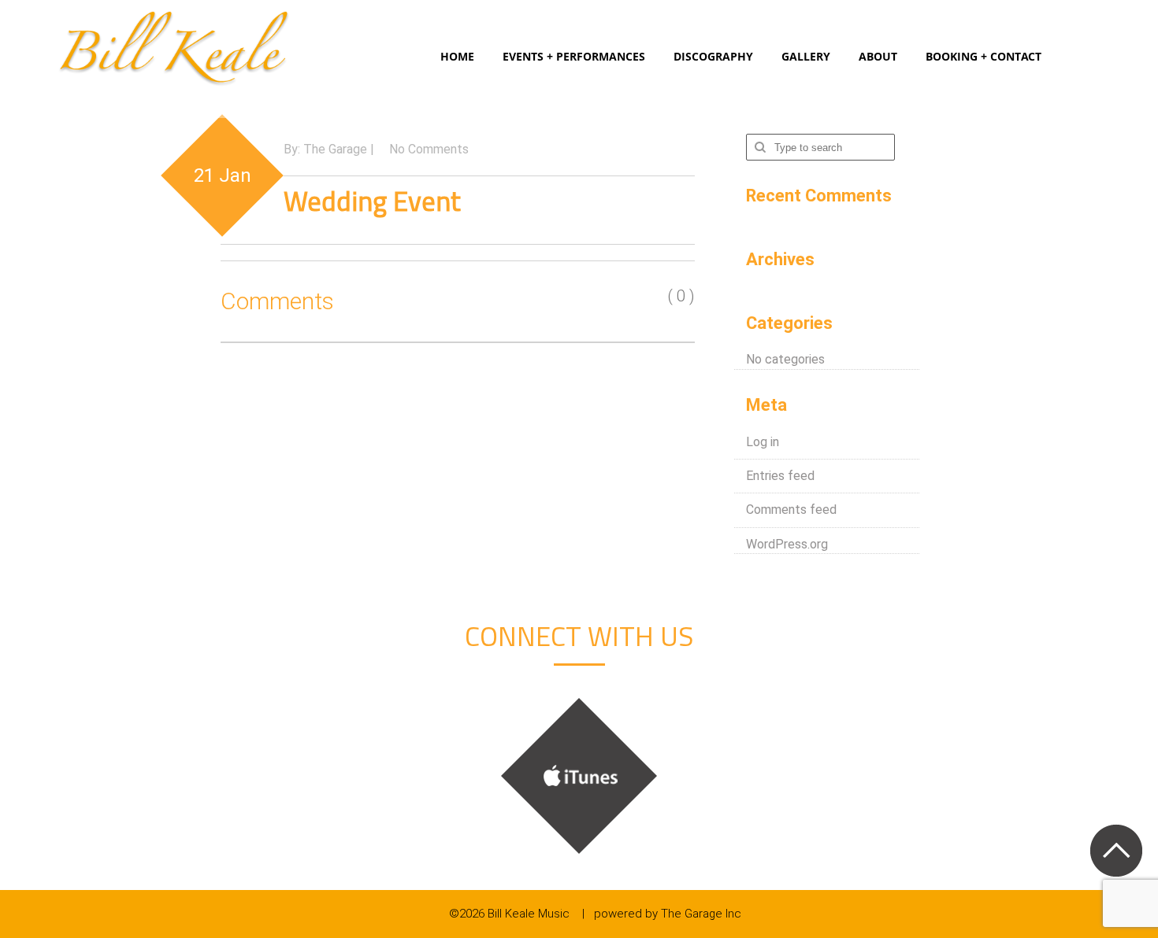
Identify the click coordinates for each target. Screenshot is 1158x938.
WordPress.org (787, 544)
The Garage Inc (701, 914)
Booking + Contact (983, 56)
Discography (713, 56)
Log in (762, 441)
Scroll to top (1115, 850)
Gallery (805, 56)
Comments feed (791, 509)
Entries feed (780, 475)
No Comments (429, 149)
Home (457, 56)
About (878, 56)
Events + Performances (574, 56)
